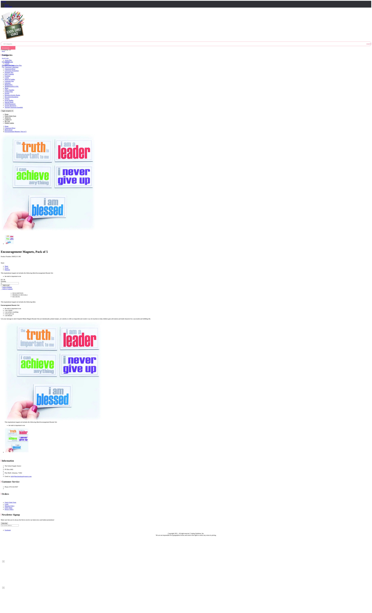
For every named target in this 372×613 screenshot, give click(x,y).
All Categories (5, 48)
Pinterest (7, 270)
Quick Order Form (10, 502)
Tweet (6, 268)
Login (6, 504)
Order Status (8, 507)
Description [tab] (17, 293)
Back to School (6, 61)
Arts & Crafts (5, 58)
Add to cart (5, 285)
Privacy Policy (9, 509)
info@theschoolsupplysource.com (21, 476)
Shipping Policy (9, 506)
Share (6, 266)
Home (3, 51)
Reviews (16, 296)
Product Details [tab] (20, 295)
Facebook (8, 530)
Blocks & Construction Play (8, 66)
